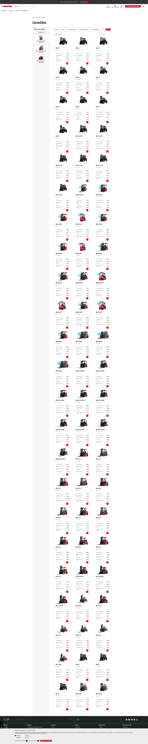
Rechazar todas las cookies (20, 740)
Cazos (53, 727)
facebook (126, 719)
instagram (131, 719)
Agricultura (6, 727)
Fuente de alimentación (59, 471)
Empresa (101, 727)
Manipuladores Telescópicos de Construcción (35, 727)
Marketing (27, 737)
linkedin (134, 719)
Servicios (77, 725)
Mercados (5, 725)
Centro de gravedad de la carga (59, 60)
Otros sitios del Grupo (126, 725)
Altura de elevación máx (59, 53)
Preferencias (18, 737)
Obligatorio (18, 735)
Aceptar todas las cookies (45, 740)
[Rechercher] (15, 6)
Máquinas (29, 725)
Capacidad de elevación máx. (59, 56)
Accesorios (53, 725)
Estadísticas (27, 735)
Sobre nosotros (102, 725)
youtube (136, 719)
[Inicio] (6, 6)
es (69, 719)
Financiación (78, 727)
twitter (128, 719)
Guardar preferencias (33, 740)
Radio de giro (58, 58)
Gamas (97, 119)
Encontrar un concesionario (133, 6)
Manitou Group (125, 727)
